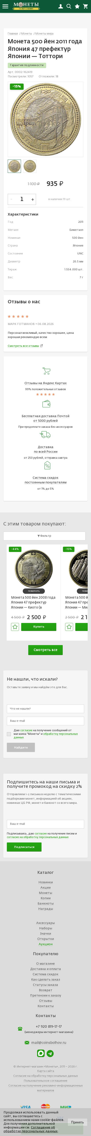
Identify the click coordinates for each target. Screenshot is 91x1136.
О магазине (45, 963)
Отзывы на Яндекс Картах (46, 383)
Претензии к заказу (45, 995)
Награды (45, 909)
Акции (45, 887)
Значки (45, 933)
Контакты (46, 1006)
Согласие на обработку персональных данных (45, 1076)
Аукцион (46, 944)
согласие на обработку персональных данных (37, 837)
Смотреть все (45, 650)
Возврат (45, 990)
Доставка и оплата (45, 969)
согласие (26, 730)
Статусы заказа (45, 985)
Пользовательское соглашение (45, 1080)
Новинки (45, 882)
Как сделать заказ (45, 979)
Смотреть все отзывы (23, 346)
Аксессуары (45, 923)
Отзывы (45, 1000)
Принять (77, 1122)
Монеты (45, 893)
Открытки (45, 939)
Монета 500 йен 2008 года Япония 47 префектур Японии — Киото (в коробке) (33, 603)
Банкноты (46, 903)
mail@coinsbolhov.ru (48, 1043)
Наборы (45, 928)
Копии (46, 898)
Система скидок (45, 974)
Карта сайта (45, 1071)
